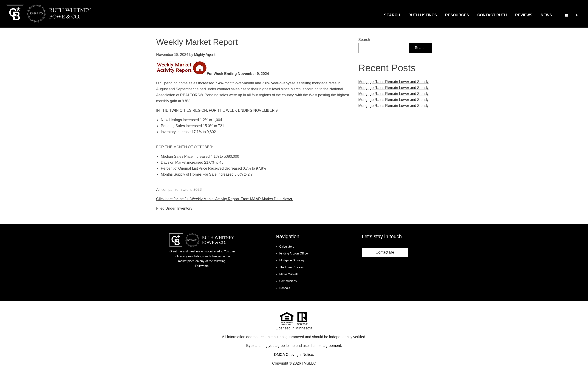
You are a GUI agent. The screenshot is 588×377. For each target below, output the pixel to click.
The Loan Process (291, 267)
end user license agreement (318, 346)
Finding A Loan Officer (294, 253)
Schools (284, 288)
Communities (288, 281)
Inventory (184, 208)
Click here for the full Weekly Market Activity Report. (198, 199)
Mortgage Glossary (292, 260)
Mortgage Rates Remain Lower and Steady (393, 82)
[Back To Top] (579, 364)
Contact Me (385, 252)
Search (364, 40)
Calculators (286, 246)
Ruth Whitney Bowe (49, 14)
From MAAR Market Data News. (266, 199)
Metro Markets (289, 274)
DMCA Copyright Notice (293, 355)
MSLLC (310, 363)
